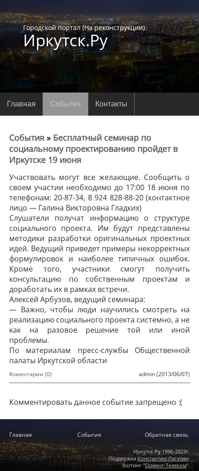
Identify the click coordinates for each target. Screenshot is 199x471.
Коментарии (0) (30, 374)
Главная (21, 104)
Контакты (111, 104)
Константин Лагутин (162, 458)
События (65, 104)
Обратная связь (166, 435)
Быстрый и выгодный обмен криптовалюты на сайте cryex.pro (99, 417)
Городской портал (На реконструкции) (84, 35)
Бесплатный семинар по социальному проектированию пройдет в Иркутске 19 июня (93, 148)
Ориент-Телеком (166, 465)
